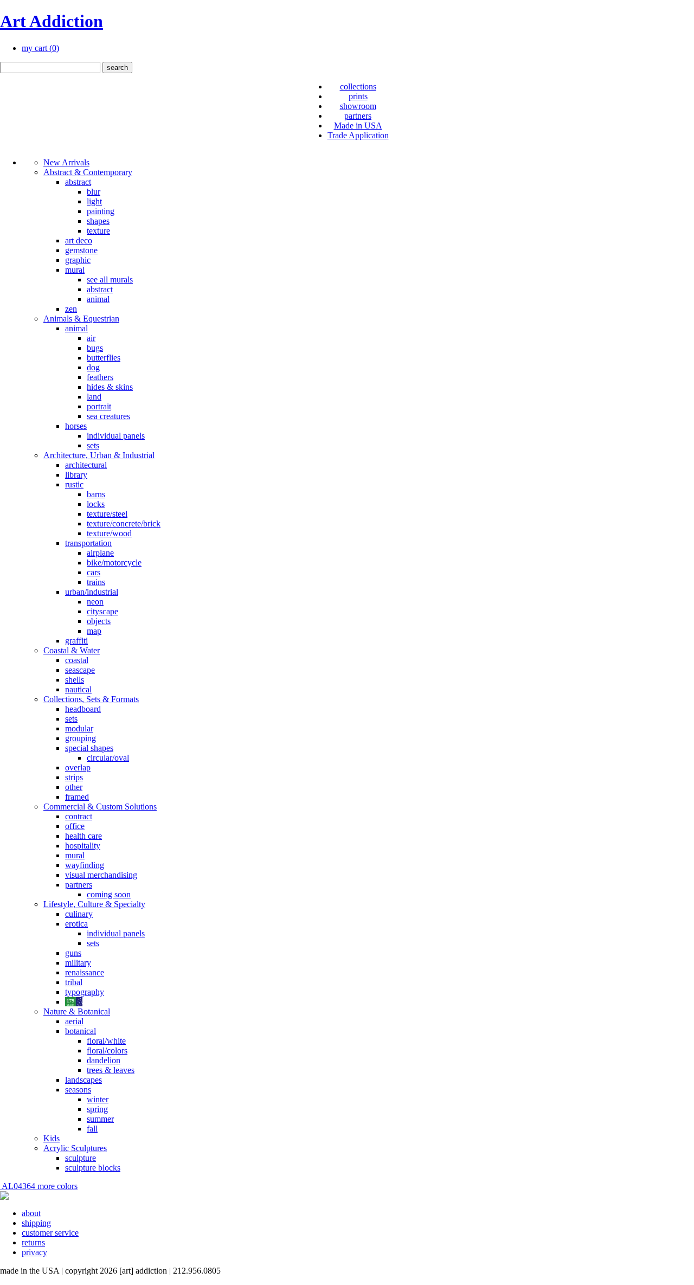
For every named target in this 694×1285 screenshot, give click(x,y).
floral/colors (107, 1050)
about (31, 1213)
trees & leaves (110, 1070)
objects (99, 621)
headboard (83, 709)
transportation (88, 543)
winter (97, 1099)
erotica (76, 923)
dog (93, 367)
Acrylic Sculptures (75, 1148)
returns (33, 1242)
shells (74, 679)
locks (96, 504)
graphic (78, 260)
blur (93, 191)
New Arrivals (66, 162)
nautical (78, 689)
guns (73, 953)
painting (100, 211)
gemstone (81, 250)
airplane (100, 552)
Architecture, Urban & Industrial (99, 455)
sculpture (80, 1157)
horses (76, 426)
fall (92, 1128)
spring (97, 1109)
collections (358, 86)
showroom (358, 106)
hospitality (82, 845)
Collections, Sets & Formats (91, 699)
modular (79, 728)
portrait (99, 406)
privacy (34, 1252)
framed (77, 796)
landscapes (83, 1079)
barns (96, 494)
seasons (78, 1089)
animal (98, 299)
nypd (73, 1001)
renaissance (84, 972)
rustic (74, 484)
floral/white (106, 1040)
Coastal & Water (71, 650)
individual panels (116, 435)
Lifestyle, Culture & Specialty (94, 904)
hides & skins (110, 386)
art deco (78, 240)
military (78, 962)
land (94, 396)
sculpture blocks (92, 1167)
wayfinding (84, 865)
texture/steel (107, 513)
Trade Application (358, 135)
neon (95, 601)
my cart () (40, 48)
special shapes (89, 748)
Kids (51, 1138)
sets (93, 445)
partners (357, 115)
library (76, 474)
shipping (36, 1223)
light (94, 201)
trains (96, 582)
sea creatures (108, 416)
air (91, 338)
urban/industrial (91, 591)
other (73, 787)
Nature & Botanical (76, 1011)
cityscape (102, 611)
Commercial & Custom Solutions (100, 806)
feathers (100, 377)
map (94, 630)
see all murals (110, 279)
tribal (73, 982)
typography (84, 992)
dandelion (103, 1060)
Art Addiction (51, 21)
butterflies (103, 357)
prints (358, 96)
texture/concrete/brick (123, 523)
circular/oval (108, 757)
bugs (95, 347)
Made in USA (358, 125)
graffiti (76, 640)
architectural (86, 465)
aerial (74, 1021)
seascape (80, 669)
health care (83, 835)
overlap (78, 767)
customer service (50, 1232)
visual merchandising (101, 874)
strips (74, 777)
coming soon (109, 894)
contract (78, 816)
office (75, 826)
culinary (79, 913)
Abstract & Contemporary (87, 172)
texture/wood (109, 533)
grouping (80, 738)
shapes (98, 221)
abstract (78, 182)
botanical (80, 1031)
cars (93, 572)
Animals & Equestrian (81, 318)
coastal (76, 660)
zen (71, 308)
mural (75, 269)
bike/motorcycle (114, 562)
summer (100, 1118)
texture (98, 230)
